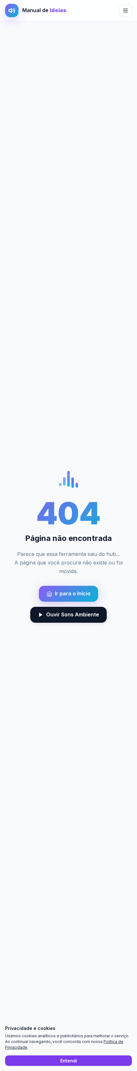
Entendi (68, 1060)
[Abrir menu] (125, 10)
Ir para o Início (72, 593)
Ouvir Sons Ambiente (72, 614)
